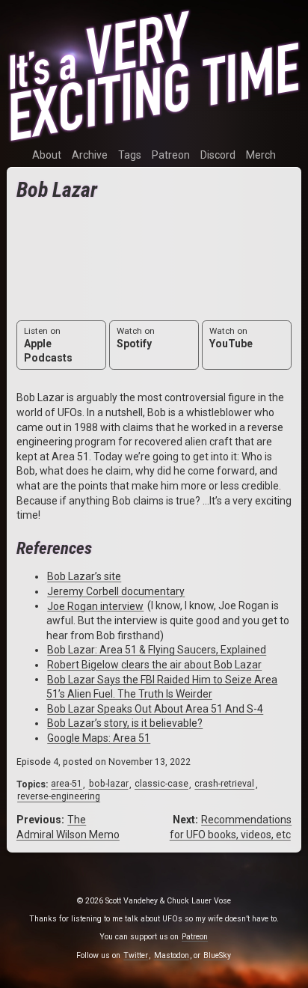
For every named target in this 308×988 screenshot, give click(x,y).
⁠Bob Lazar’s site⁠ (84, 576)
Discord (217, 155)
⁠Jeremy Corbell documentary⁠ (116, 591)
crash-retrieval (224, 784)
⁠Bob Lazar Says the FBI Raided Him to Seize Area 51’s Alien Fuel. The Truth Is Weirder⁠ (161, 686)
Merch (261, 155)
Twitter (135, 955)
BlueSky (217, 955)
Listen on (48, 345)
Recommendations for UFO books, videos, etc (231, 827)
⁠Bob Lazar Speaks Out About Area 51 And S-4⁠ (155, 709)
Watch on (136, 338)
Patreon (171, 155)
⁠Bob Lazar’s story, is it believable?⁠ (125, 723)
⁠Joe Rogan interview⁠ (95, 606)
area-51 (66, 784)
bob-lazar (109, 784)
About (46, 155)
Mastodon (171, 955)
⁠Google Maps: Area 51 (98, 738)
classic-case (161, 784)
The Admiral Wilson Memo (68, 827)
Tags (129, 155)
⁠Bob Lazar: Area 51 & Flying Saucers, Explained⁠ (156, 650)
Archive (90, 155)
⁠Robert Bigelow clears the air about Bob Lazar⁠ (154, 665)
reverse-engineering (58, 797)
